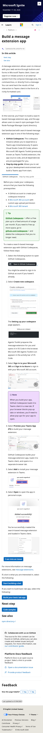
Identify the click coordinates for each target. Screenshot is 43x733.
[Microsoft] (21, 24)
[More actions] (39, 30)
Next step (7, 57)
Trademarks (6, 730)
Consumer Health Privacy (11, 726)
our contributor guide (14, 646)
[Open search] (32, 25)
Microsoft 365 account (19, 200)
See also (7, 60)
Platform (11, 30)
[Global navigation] (2, 25)
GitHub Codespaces (14, 218)
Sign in (38, 25)
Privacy (15, 723)
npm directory (8, 621)
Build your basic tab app (14, 597)
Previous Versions (21, 720)
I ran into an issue (13, 559)
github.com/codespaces (16, 231)
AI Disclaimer (7, 720)
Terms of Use (31, 726)
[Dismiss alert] (39, 3)
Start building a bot (12, 583)
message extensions (24, 569)
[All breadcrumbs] (4, 30)
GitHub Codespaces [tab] (10, 177)
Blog (33, 720)
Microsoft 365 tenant (19, 206)
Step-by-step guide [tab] (26, 177)
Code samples (9, 609)
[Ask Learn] (35, 30)
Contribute (6, 723)
